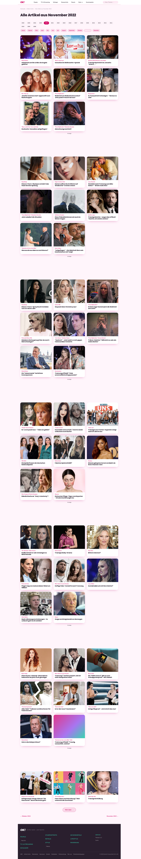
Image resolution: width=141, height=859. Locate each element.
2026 (23, 23)
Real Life (23, 840)
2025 (28, 23)
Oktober (80, 30)
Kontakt (48, 854)
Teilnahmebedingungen (78, 854)
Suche (96, 840)
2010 (23, 26)
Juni (53, 30)
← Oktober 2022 (25, 816)
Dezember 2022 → (112, 816)
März (36, 30)
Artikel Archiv (27, 854)
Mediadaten (54, 854)
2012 (105, 23)
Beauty (48, 846)
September (71, 30)
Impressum (42, 854)
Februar (30, 30)
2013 (99, 23)
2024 (34, 23)
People (36, 2)
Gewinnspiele (90, 2)
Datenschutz (35, 854)
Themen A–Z (98, 837)
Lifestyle (74, 839)
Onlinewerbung (62, 854)
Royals (73, 2)
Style (79, 2)
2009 (28, 26)
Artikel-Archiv (30, 9)
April (42, 30)
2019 (64, 23)
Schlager (55, 2)
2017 (75, 23)
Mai (48, 30)
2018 (70, 23)
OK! (22, 2)
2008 (34, 26)
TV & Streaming (45, 2)
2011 (111, 23)
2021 (52, 23)
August (64, 30)
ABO (21, 854)
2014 (93, 23)
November (87, 30)
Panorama (74, 843)
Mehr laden (69, 810)
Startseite (22, 9)
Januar (23, 30)
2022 (46, 23)
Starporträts (64, 2)
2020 (58, 23)
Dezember (96, 30)
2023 (40, 23)
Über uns (69, 854)
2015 (87, 23)
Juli (58, 30)
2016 (81, 23)
